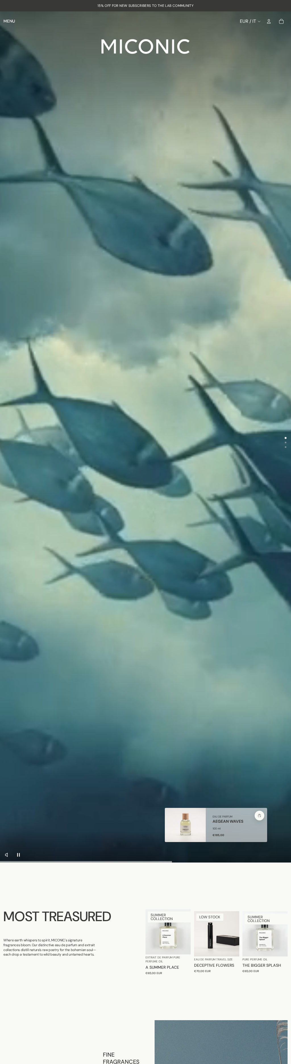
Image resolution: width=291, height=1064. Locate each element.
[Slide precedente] (150, 932)
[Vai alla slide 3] (285, 447)
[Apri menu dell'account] (269, 21)
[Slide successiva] (186, 932)
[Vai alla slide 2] (285, 442)
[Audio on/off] (7, 855)
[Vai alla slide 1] (286, 438)
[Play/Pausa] (18, 855)
